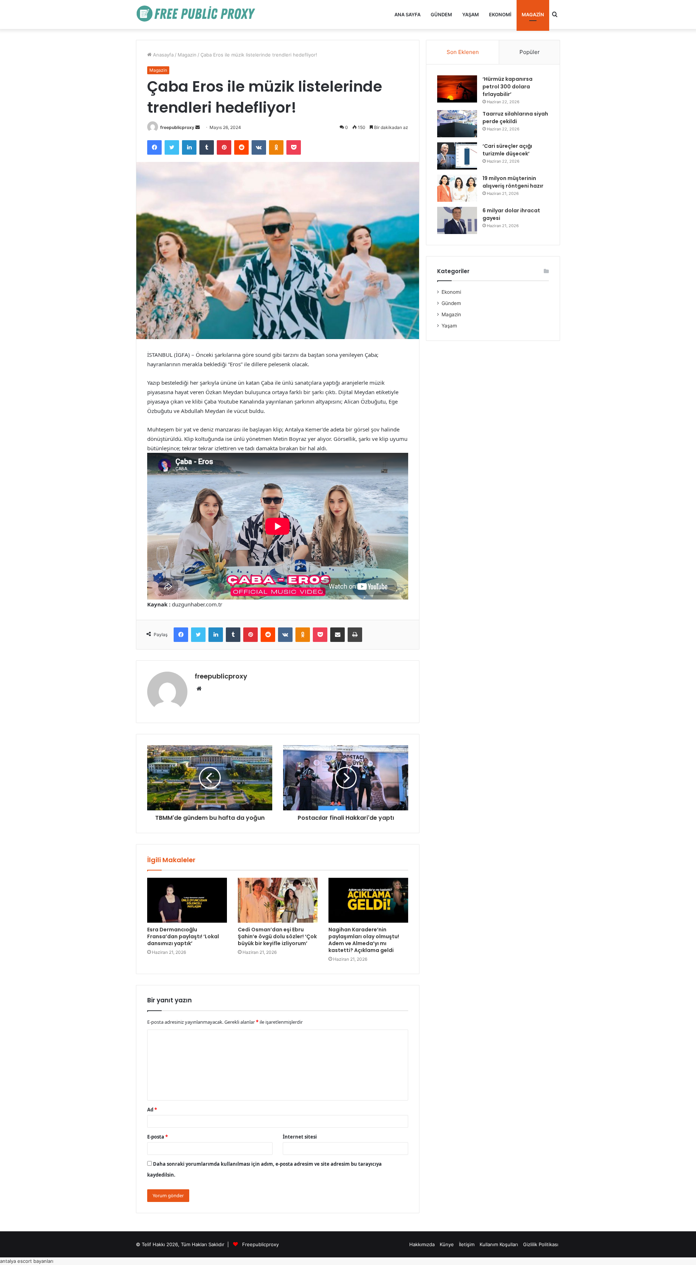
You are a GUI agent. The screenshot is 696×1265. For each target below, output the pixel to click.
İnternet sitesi (300, 1137)
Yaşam (470, 14)
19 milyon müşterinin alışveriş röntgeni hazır (512, 182)
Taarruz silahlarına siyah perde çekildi (515, 117)
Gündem (441, 14)
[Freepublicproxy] (199, 14)
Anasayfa (163, 55)
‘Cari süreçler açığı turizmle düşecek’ (507, 149)
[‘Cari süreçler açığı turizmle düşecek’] (457, 156)
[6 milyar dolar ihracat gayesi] (457, 220)
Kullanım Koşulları (499, 1244)
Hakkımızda (422, 1244)
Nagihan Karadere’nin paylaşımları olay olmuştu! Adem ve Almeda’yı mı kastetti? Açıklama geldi (363, 940)
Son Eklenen (463, 52)
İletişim (467, 1244)
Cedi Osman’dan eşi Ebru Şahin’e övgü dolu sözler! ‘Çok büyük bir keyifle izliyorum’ (277, 936)
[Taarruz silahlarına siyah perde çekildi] (457, 123)
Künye (447, 1244)
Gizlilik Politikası (540, 1244)
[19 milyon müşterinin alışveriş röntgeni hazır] (457, 188)
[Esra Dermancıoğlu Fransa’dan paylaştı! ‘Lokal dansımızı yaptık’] (187, 900)
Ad (152, 1109)
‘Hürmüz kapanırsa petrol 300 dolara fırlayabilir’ (507, 86)
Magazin (533, 14)
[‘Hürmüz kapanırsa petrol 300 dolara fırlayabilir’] (457, 89)
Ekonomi (500, 14)
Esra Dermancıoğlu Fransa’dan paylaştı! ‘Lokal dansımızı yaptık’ (183, 936)
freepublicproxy (177, 127)
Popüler (529, 52)
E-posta (157, 1137)
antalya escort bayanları (26, 1261)
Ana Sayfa (407, 14)
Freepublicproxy (260, 1244)
